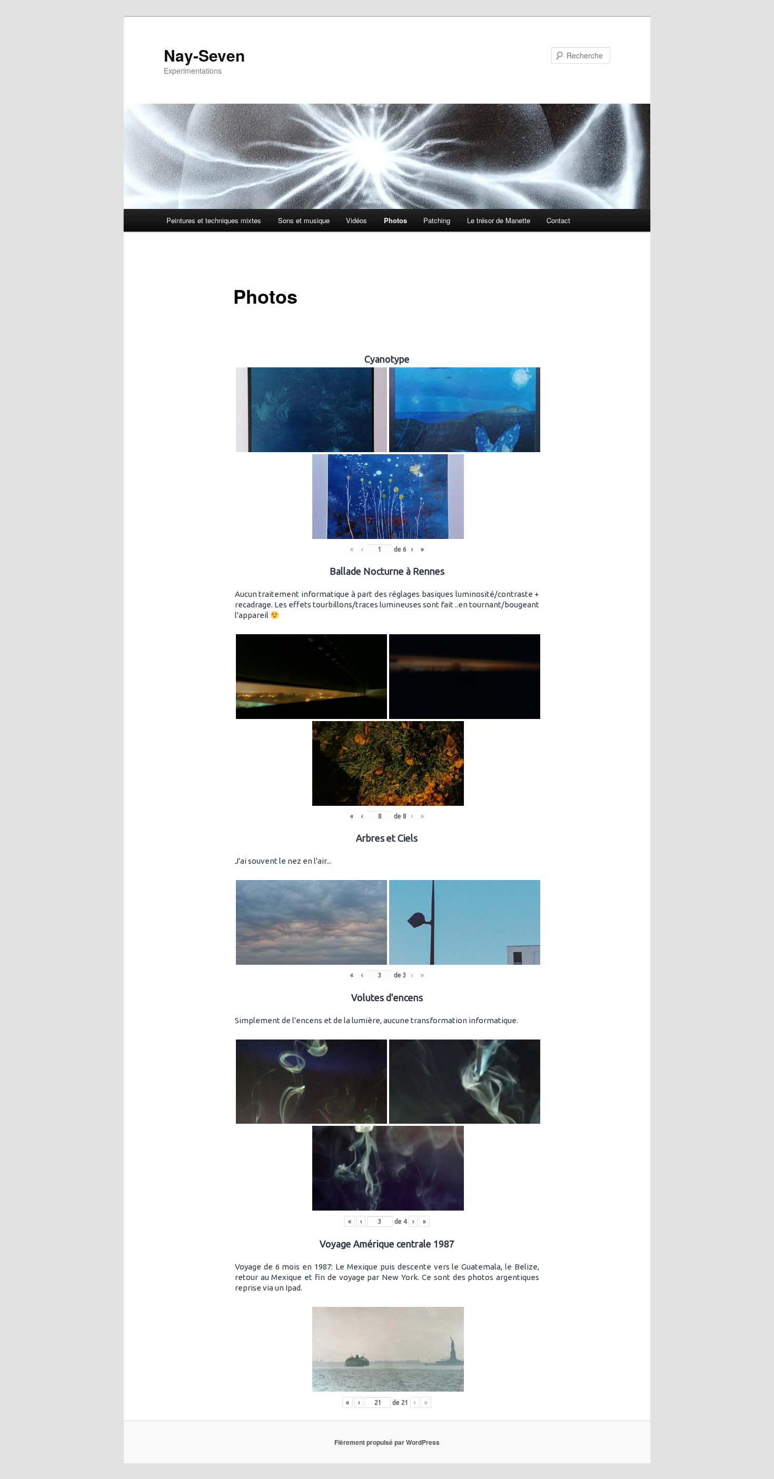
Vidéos (356, 220)
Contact (558, 220)
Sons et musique (304, 220)
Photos (395, 220)
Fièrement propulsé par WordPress (387, 1442)
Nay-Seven (204, 55)
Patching (436, 220)
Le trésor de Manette (498, 220)
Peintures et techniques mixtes (213, 220)
